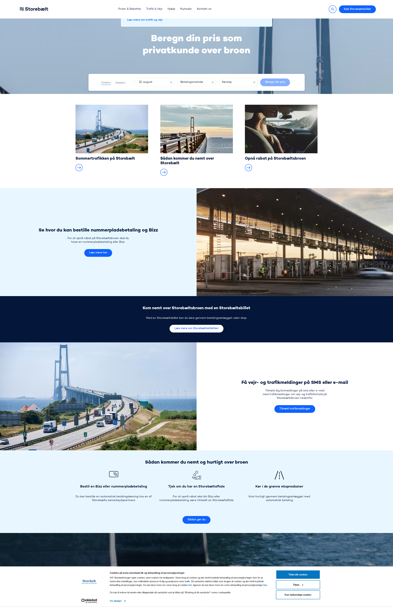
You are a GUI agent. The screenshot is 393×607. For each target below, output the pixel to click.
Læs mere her (98, 252)
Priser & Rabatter (129, 9)
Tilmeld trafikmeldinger (294, 408)
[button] (79, 167)
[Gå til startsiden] (38, 9)
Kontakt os (204, 9)
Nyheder (186, 9)
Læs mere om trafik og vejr (145, 20)
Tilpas (296, 584)
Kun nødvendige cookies (298, 594)
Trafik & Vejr (154, 9)
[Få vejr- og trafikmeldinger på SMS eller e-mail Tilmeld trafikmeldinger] (98, 396)
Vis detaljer (116, 601)
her (190, 585)
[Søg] (332, 9)
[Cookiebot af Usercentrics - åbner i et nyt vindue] (89, 601)
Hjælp (171, 9)
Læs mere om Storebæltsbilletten (196, 328)
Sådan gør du (196, 519)
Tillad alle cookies (297, 574)
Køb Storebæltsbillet (357, 9)
